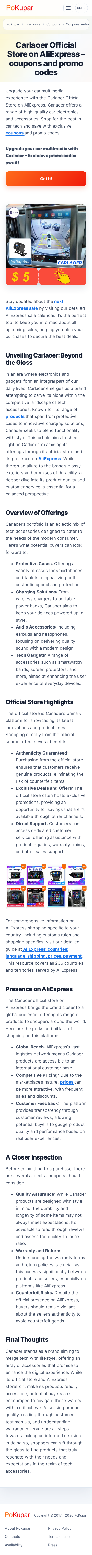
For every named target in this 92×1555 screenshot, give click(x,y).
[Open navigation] (68, 8)
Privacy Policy (60, 1528)
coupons (15, 133)
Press (52, 1545)
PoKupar (12, 24)
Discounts (33, 24)
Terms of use (59, 1536)
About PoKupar (17, 1528)
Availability (14, 1545)
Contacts (12, 1536)
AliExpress (49, 458)
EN (79, 8)
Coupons (53, 24)
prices (67, 1082)
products (16, 416)
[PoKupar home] (20, 8)
